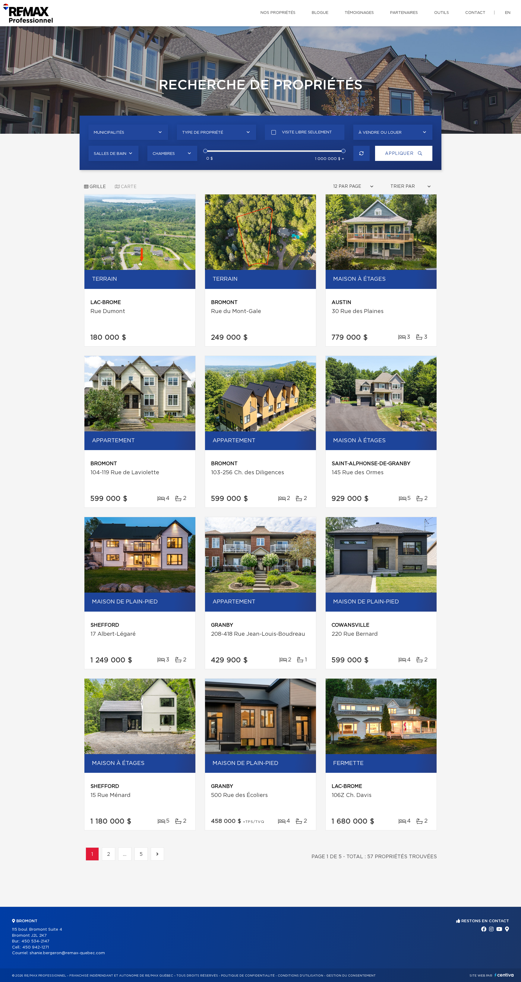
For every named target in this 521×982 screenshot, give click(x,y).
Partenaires (404, 13)
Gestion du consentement (351, 975)
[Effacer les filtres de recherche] (361, 153)
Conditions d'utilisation (300, 975)
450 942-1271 (35, 947)
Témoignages (359, 13)
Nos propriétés (277, 13)
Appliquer (400, 154)
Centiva (504, 975)
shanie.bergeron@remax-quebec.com (67, 953)
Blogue (320, 13)
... (125, 854)
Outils (441, 13)
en (507, 13)
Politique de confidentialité (248, 975)
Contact (475, 13)
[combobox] (128, 132)
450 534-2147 (35, 941)
